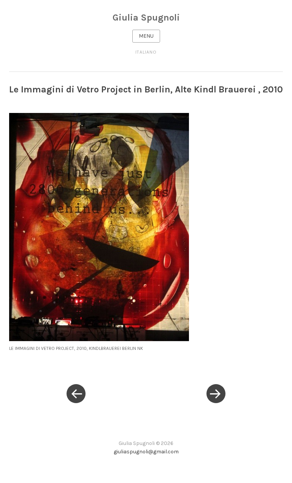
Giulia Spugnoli (146, 17)
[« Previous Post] (76, 394)
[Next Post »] (216, 394)
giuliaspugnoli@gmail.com (146, 451)
